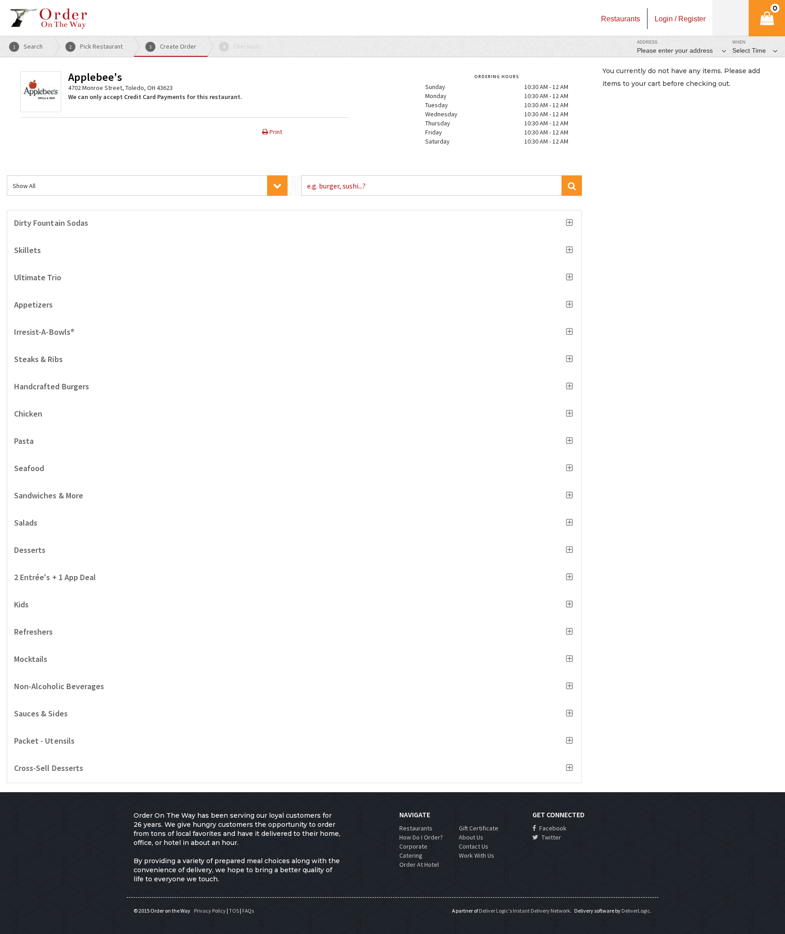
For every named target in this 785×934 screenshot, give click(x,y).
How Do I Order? (421, 837)
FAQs (248, 910)
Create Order (173, 46)
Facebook (552, 828)
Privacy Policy (210, 910)
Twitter (550, 837)
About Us (471, 837)
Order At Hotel (419, 864)
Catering (410, 855)
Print (275, 132)
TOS (234, 910)
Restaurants (415, 828)
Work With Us (476, 855)
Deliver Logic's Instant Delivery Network (524, 910)
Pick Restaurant (96, 46)
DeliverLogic (635, 910)
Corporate (413, 846)
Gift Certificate (478, 828)
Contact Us (473, 846)
